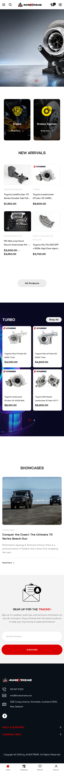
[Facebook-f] (4, 716)
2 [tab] (34, 420)
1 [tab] (27, 80)
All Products (32, 283)
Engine (17, 123)
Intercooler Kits (13, 236)
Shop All (54, 319)
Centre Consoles (13, 189)
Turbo (36, 189)
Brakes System (47, 123)
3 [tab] (36, 80)
